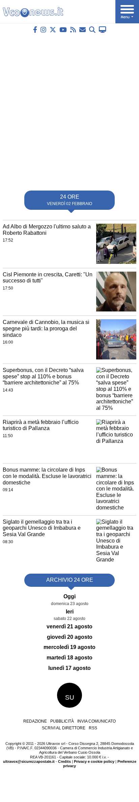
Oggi (69, 596)
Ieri (70, 612)
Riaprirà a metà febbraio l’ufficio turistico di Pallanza (41, 425)
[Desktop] (102, 29)
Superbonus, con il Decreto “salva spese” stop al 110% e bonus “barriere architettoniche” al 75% (43, 376)
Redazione (35, 721)
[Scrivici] (82, 29)
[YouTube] (63, 29)
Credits (64, 761)
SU (69, 697)
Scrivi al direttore (63, 728)
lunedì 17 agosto (69, 668)
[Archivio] (92, 29)
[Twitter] (53, 29)
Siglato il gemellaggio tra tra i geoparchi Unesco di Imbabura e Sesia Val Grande (42, 528)
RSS (93, 728)
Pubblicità (62, 721)
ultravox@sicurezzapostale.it (29, 761)
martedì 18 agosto (69, 657)
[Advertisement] (69, 109)
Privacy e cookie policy (94, 761)
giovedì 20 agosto (69, 637)
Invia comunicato (96, 721)
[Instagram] (43, 29)
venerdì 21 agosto (69, 626)
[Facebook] (35, 29)
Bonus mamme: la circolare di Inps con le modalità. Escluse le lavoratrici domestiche (47, 476)
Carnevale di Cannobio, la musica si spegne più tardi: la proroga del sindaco (46, 328)
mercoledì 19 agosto (69, 647)
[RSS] (73, 29)
